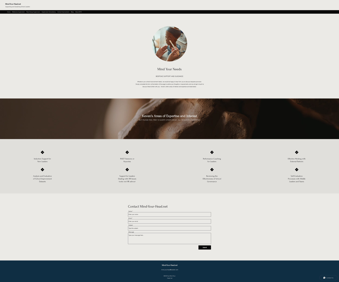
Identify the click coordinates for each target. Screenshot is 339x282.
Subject (130, 225)
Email (130, 218)
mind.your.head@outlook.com (169, 270)
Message (131, 232)
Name (130, 211)
